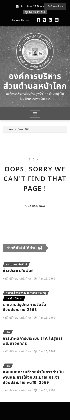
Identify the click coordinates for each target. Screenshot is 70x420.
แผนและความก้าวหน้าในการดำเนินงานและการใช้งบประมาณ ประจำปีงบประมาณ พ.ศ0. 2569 (33, 377)
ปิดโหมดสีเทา (55, 6)
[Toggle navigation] (35, 113)
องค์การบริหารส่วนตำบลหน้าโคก (35, 81)
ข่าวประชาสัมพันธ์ (18, 271)
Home (9, 129)
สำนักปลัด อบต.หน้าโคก (17, 278)
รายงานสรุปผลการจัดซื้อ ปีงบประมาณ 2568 (24, 307)
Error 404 (23, 129)
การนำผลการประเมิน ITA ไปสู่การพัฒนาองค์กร (33, 341)
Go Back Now (36, 206)
